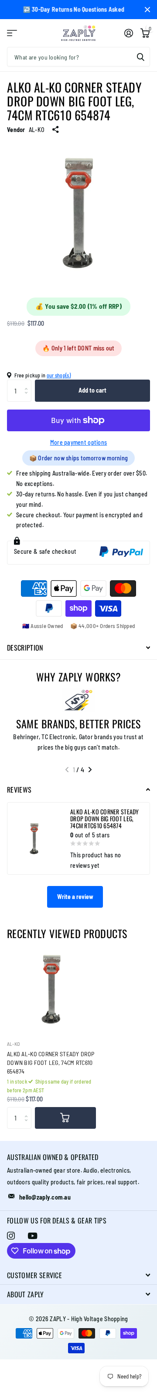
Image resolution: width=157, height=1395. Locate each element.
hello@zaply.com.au (45, 1197)
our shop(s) (59, 375)
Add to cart (92, 390)
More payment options (78, 442)
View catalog (12, 33)
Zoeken (140, 56)
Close (147, 9)
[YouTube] (32, 1236)
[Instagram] (11, 1236)
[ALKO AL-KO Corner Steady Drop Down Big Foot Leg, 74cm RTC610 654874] (51, 989)
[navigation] (67, 769)
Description (25, 647)
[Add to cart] (65, 1118)
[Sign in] (128, 33)
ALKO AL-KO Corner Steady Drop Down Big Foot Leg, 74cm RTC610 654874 (50, 1062)
